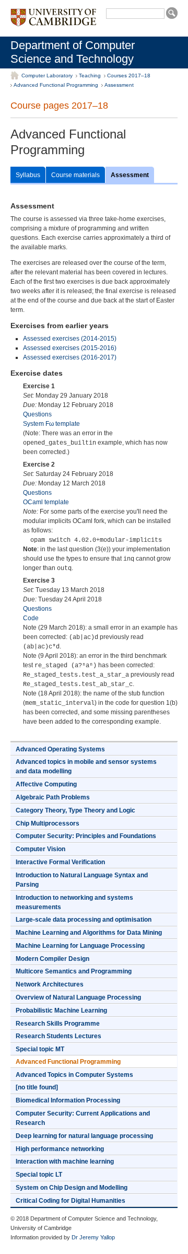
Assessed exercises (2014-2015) (69, 338)
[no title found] (37, 1087)
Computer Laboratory (47, 75)
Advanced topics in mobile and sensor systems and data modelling (86, 766)
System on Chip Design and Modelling (71, 1187)
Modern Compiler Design (52, 958)
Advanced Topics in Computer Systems (74, 1074)
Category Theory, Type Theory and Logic (75, 810)
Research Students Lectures (58, 1036)
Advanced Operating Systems (60, 749)
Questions (37, 414)
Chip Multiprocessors (47, 823)
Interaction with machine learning (65, 1161)
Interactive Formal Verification (60, 862)
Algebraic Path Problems (53, 797)
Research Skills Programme (58, 1023)
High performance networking (60, 1149)
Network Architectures (50, 984)
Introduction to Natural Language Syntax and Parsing (82, 880)
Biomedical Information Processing (68, 1100)
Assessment (119, 85)
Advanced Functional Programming (56, 85)
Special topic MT (40, 1049)
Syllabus (28, 175)
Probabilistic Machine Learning (61, 1010)
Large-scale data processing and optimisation (83, 919)
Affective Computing (46, 784)
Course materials (75, 175)
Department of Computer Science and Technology (72, 52)
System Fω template (51, 423)
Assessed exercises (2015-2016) (69, 348)
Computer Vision (40, 849)
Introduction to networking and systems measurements (74, 902)
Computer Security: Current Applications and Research (83, 1118)
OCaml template (46, 502)
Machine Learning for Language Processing (80, 945)
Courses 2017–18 (128, 75)
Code (31, 618)
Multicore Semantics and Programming (74, 971)
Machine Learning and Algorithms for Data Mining (89, 932)
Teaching (90, 75)
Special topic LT (39, 1174)
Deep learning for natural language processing (84, 1136)
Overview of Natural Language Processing (78, 997)
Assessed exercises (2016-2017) (69, 357)
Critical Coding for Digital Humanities (70, 1200)
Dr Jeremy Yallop (93, 1237)
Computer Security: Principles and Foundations (86, 836)
